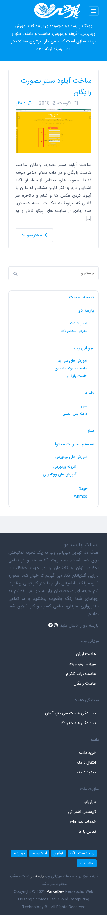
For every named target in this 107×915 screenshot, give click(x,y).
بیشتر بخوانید (32, 235)
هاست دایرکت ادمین (71, 368)
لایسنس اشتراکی (82, 811)
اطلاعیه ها (39, 853)
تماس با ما (87, 831)
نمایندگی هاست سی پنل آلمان (70, 713)
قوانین (58, 853)
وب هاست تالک (82, 853)
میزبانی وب (84, 348)
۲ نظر (21, 103)
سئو (91, 431)
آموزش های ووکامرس (59, 474)
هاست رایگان (77, 376)
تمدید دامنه (86, 772)
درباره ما (19, 853)
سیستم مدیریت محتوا (74, 444)
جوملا (83, 489)
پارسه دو (86, 310)
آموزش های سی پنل (71, 361)
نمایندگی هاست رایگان (77, 723)
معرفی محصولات (74, 331)
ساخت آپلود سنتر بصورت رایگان (56, 87)
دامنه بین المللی (74, 414)
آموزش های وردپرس (71, 457)
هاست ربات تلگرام (81, 673)
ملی (84, 406)
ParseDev (55, 891)
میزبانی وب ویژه (82, 664)
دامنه (89, 393)
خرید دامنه (87, 752)
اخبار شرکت (78, 323)
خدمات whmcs (83, 821)
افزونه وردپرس (65, 467)
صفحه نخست (81, 297)
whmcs (80, 496)
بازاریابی (89, 802)
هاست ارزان (86, 654)
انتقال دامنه (86, 762)
